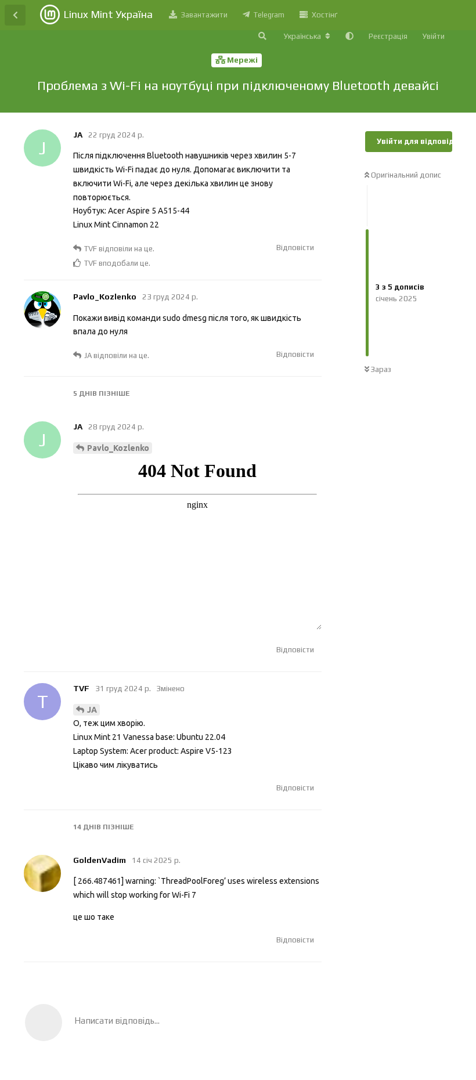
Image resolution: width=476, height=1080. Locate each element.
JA (92, 709)
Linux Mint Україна (108, 14)
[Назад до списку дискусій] (15, 15)
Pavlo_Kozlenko (118, 448)
